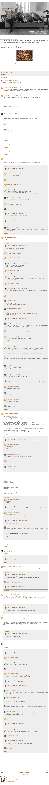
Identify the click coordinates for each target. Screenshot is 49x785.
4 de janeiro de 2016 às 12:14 (21, 245)
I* (3, 643)
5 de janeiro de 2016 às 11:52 (13, 735)
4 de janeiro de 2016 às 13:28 (21, 318)
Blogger (28, 783)
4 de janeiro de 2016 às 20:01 (13, 594)
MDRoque (5, 617)
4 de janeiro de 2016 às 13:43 (21, 346)
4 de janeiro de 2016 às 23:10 (14, 657)
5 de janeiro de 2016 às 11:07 (21, 729)
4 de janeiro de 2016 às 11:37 (15, 197)
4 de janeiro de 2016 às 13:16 (14, 295)
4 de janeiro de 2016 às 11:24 (13, 158)
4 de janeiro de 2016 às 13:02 (21, 276)
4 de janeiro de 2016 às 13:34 (14, 444)
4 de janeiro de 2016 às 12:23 (14, 257)
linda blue (5, 594)
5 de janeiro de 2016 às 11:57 (21, 740)
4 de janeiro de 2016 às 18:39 (16, 466)
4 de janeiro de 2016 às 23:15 (21, 685)
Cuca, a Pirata (6, 566)
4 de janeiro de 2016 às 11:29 (16, 173)
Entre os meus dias (7, 87)
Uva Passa (5, 413)
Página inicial (24, 772)
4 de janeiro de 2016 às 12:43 (21, 263)
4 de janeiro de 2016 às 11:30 (16, 184)
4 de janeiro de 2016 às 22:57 (13, 617)
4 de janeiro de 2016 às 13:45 (14, 356)
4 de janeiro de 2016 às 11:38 (15, 208)
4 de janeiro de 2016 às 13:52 (14, 386)
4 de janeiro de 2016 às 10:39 (12, 80)
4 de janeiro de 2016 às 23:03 (21, 633)
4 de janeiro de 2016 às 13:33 (14, 499)
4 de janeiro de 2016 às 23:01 (10, 643)
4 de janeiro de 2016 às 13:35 (14, 330)
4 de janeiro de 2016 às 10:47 (17, 87)
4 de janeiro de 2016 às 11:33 (21, 189)
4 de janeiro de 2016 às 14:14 (13, 227)
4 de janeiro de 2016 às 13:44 (14, 512)
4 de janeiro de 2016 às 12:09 (11, 237)
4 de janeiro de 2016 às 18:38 (16, 404)
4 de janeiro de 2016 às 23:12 (21, 662)
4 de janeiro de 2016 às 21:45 (21, 586)
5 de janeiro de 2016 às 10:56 (13, 711)
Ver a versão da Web (25, 774)
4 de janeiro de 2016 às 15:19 (25, 533)
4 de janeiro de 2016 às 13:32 (16, 323)
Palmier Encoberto (10, 168)
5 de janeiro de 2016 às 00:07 (13, 690)
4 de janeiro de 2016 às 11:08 (13, 151)
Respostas (7, 166)
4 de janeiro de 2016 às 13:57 (14, 399)
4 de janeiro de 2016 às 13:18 (16, 300)
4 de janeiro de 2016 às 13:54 (16, 391)
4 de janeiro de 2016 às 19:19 (21, 574)
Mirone (4, 113)
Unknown (5, 158)
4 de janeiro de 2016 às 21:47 (21, 607)
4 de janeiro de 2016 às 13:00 (14, 270)
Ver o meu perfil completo (10, 781)
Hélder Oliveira (6, 95)
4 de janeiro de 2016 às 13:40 (21, 506)
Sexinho (8, 300)
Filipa (4, 237)
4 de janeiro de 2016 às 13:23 (13, 413)
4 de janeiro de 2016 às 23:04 (21, 652)
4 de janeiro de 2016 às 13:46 (16, 365)
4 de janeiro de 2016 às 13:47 (21, 520)
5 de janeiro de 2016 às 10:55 (13, 697)
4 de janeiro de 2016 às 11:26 (21, 168)
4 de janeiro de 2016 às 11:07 (12, 113)
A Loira (4, 80)
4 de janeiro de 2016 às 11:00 (15, 95)
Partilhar (3, 74)
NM (7, 227)
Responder (5, 83)
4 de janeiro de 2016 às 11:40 (21, 220)
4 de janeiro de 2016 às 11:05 (13, 106)
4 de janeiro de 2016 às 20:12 (18, 580)
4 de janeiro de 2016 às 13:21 (16, 308)
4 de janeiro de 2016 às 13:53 (16, 454)
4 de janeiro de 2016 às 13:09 (21, 288)
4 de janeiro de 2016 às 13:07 (14, 283)
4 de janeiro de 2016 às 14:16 (13, 526)
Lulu (4, 550)
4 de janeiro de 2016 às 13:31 (21, 439)
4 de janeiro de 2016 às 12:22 (14, 251)
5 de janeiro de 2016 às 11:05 (21, 723)
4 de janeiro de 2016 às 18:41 (15, 566)
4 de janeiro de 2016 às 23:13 (14, 673)
